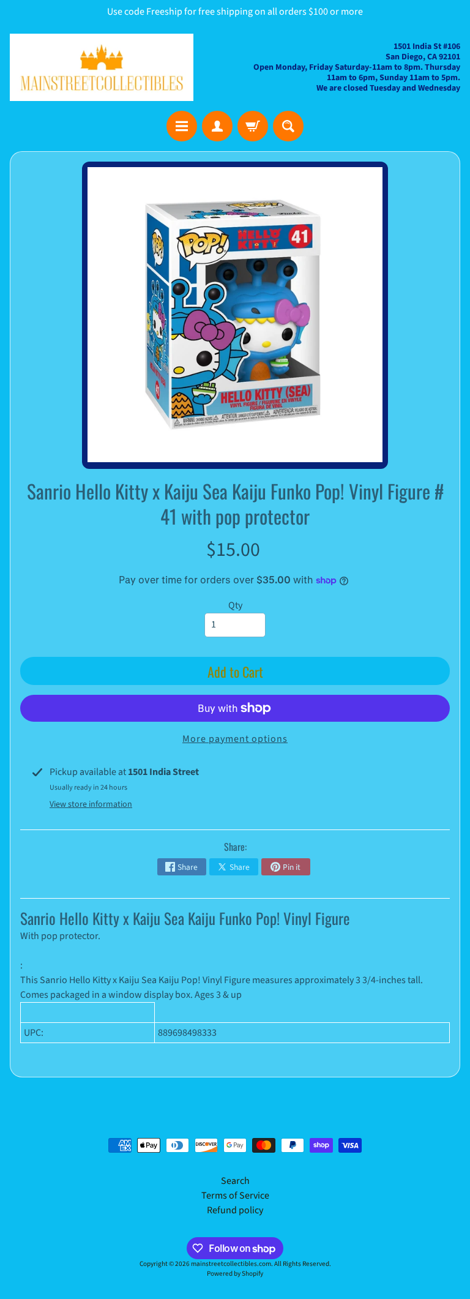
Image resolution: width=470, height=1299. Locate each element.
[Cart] (252, 126)
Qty (235, 605)
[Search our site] (288, 126)
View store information (91, 804)
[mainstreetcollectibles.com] (101, 67)
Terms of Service (235, 1195)
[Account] (217, 126)
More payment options (235, 739)
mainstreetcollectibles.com (231, 1263)
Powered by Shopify (235, 1273)
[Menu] (181, 126)
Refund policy (235, 1210)
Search (235, 1181)
